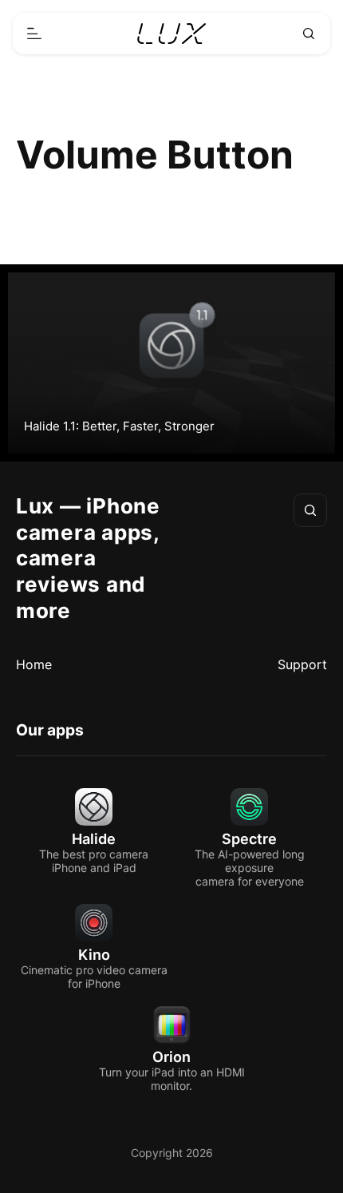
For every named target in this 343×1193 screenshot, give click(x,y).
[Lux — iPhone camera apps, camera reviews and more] (172, 33)
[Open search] (309, 33)
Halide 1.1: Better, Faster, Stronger (119, 426)
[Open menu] (34, 33)
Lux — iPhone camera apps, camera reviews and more (88, 558)
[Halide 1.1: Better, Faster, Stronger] (171, 363)
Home (34, 664)
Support (302, 664)
